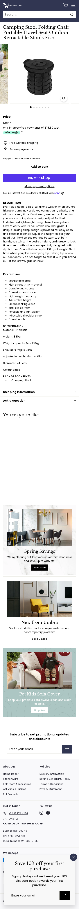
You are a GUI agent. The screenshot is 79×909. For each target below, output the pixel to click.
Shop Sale (39, 567)
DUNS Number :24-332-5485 (20, 841)
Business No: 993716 (15, 831)
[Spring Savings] (39, 527)
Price (7, 117)
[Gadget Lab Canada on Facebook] (48, 813)
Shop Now (39, 710)
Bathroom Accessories (17, 784)
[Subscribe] (67, 749)
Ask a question (14, 401)
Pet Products (11, 794)
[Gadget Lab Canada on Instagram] (41, 813)
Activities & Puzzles (14, 789)
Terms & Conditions (51, 784)
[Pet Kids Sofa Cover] (39, 670)
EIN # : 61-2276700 (14, 836)
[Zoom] (63, 98)
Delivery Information (52, 774)
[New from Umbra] (39, 599)
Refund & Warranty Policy (55, 779)
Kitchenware (11, 779)
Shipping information (19, 392)
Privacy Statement (51, 789)
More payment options (40, 186)
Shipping (8, 158)
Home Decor (11, 774)
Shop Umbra (39, 638)
